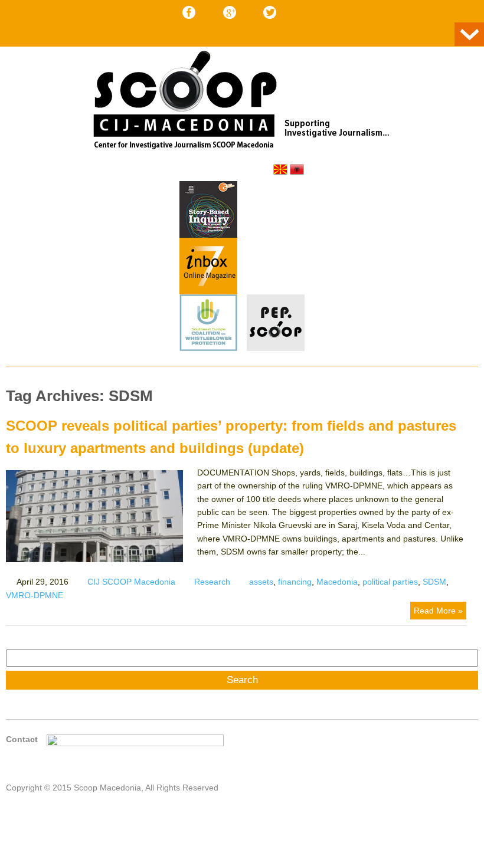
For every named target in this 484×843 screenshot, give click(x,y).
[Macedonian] (280, 169)
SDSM (434, 581)
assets (261, 581)
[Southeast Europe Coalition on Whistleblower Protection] (208, 324)
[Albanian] (297, 169)
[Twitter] (269, 12)
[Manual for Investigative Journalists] (208, 211)
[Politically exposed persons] (276, 348)
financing (295, 581)
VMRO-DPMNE (34, 595)
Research (212, 581)
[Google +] (229, 12)
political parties (390, 581)
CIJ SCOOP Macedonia (131, 581)
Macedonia (337, 581)
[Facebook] (188, 12)
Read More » (438, 610)
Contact (22, 739)
